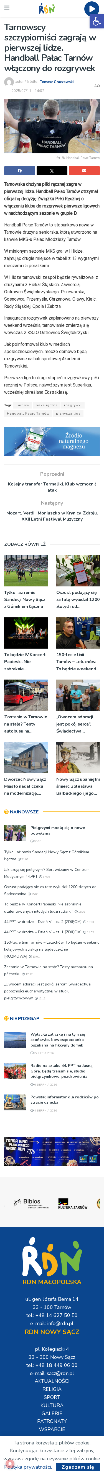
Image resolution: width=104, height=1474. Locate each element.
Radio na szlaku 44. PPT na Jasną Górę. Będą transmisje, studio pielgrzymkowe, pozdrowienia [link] (62, 1071)
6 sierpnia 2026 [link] (45, 1085)
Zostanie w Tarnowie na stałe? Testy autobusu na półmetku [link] (25, 724)
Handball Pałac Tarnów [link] (28, 413)
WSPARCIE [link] (52, 1429)
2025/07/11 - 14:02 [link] (27, 90)
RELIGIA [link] (52, 1389)
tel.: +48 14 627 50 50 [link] (52, 1315)
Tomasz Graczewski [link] (56, 81)
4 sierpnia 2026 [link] (45, 1111)
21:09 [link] (25, 859)
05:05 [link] (37, 841)
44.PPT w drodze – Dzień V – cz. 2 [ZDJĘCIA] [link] (43, 921)
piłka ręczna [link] (47, 405)
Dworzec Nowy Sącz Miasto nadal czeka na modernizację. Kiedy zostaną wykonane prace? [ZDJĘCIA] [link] (25, 786)
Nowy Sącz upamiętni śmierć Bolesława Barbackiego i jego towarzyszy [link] (78, 786)
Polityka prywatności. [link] (28, 1467)
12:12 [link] (29, 974)
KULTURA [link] (52, 1405)
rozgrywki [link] (73, 405)
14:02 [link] (90, 932)
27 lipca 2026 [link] (43, 1053)
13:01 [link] (36, 957)
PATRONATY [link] (52, 1421)
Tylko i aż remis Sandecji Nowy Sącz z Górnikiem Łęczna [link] (24, 599)
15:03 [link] (35, 894)
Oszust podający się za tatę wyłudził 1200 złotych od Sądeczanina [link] (78, 599)
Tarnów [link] (22, 405)
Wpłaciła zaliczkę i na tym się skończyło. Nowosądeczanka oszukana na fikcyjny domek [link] (58, 1040)
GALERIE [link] (52, 1413)
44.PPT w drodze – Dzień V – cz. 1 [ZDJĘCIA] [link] (43, 932)
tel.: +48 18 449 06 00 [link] (52, 1365)
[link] (97, 21)
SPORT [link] (52, 1397)
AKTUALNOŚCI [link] (52, 1381)
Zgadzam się (78, 1467)
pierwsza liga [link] (68, 413)
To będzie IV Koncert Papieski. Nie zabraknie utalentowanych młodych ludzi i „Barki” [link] (25, 662)
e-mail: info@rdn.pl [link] (51, 1323)
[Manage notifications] (10, 1463)
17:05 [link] (46, 877)
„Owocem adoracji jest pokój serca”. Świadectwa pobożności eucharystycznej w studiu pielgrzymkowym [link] (74, 724)
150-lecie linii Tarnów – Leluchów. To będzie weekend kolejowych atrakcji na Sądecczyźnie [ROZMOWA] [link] (76, 662)
